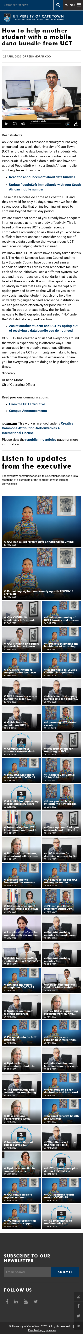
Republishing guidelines (42, 1330)
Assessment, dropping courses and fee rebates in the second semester (60, 697)
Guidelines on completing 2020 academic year (15, 723)
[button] (6, 124)
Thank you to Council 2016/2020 (59, 776)
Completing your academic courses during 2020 (20, 750)
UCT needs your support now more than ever (60, 1038)
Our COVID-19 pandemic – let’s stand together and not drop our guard (19, 618)
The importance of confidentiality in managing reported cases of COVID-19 (61, 1222)
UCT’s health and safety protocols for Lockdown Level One (21, 645)
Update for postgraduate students (19, 1064)
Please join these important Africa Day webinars (58, 907)
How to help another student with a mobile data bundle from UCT (59, 986)
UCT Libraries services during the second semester (20, 697)
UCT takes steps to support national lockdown (18, 1196)
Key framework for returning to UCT (58, 750)
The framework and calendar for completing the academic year (20, 1091)
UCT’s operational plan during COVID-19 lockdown (61, 1169)
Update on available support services (19, 1169)
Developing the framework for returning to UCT (20, 881)
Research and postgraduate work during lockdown (17, 1117)
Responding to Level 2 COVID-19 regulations (60, 671)
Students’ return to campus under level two (20, 671)
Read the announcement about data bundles (42, 177)
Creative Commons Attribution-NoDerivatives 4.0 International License (37, 428)
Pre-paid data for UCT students (20, 1038)
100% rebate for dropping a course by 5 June (59, 854)
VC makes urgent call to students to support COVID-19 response (20, 1222)
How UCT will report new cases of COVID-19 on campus (20, 776)
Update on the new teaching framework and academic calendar (60, 1064)
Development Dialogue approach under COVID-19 (61, 828)
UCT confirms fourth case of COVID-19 (59, 1196)
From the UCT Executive (27, 404)
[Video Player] (41, 124)
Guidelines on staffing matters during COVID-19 (21, 959)
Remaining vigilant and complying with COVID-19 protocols (39, 592)
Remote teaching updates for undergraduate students (60, 959)
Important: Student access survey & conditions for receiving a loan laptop (21, 1143)
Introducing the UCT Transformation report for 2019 (21, 828)
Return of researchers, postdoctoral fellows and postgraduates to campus (21, 854)
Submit (65, 1272)
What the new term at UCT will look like (60, 1143)
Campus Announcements (28, 411)
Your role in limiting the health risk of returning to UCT (61, 645)
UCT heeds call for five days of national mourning (40, 541)
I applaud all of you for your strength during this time (21, 933)
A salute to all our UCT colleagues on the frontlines (60, 881)
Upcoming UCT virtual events (60, 723)
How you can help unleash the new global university (60, 802)
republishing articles (40, 439)
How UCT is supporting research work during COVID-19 (61, 1012)
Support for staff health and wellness (61, 1117)
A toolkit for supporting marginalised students (21, 802)
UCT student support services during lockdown (21, 907)
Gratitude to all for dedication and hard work (61, 1091)
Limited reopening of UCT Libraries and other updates (60, 618)
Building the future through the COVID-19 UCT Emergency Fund (19, 986)
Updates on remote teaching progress (18, 1012)
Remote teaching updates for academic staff (58, 933)
